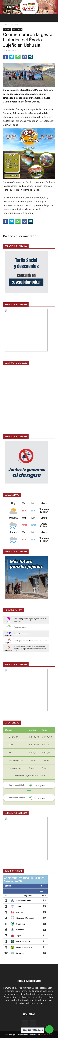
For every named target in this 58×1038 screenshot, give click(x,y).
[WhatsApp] (33, 1023)
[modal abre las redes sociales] (30, 57)
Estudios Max (47, 1034)
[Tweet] (11, 57)
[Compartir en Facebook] (5, 57)
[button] (5, 18)
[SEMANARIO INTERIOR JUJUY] (29, 7)
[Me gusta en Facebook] (24, 57)
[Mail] (25, 1023)
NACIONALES (17, 29)
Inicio (5, 24)
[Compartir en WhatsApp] (18, 57)
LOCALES (14, 24)
